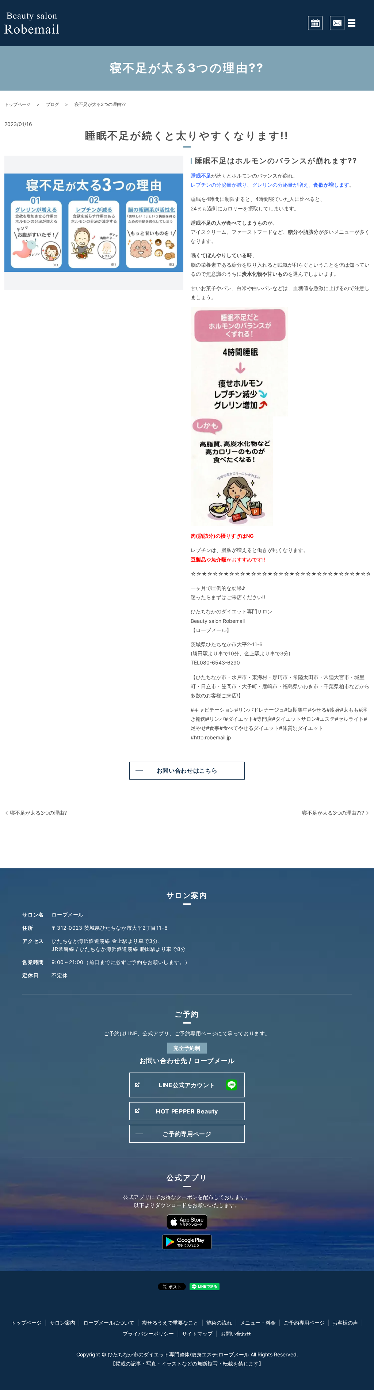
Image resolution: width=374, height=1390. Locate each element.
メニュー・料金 (258, 1322)
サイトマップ (197, 1333)
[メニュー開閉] (351, 23)
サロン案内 (62, 1322)
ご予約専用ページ (187, 1134)
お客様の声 (345, 1322)
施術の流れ (219, 1322)
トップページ (17, 104)
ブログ (52, 104)
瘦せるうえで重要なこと (170, 1322)
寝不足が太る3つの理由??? (333, 813)
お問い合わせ (236, 1333)
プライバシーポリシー (148, 1333)
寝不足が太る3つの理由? (38, 813)
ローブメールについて (108, 1322)
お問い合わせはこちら (187, 770)
